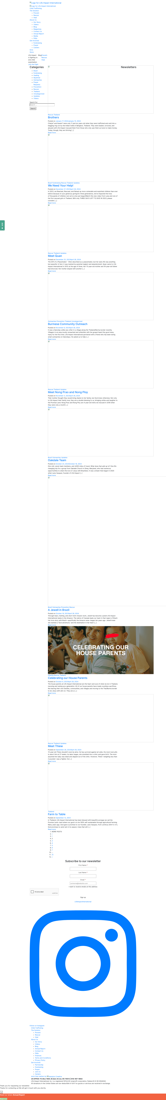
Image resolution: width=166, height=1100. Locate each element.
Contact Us (38, 31)
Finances (38, 1056)
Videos (36, 24)
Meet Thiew (55, 746)
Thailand (37, 91)
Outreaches (38, 80)
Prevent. (44, 55)
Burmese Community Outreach (67, 324)
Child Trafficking (36, 8)
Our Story (37, 22)
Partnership (39, 1065)
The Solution (34, 11)
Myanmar (37, 78)
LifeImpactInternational (83, 902)
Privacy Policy (40, 1060)
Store (32, 52)
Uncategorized (39, 94)
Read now (3, 1099)
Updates (37, 96)
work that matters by (39, 1076)
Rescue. (44, 57)
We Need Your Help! (60, 185)
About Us (33, 20)
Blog (35, 27)
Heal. (43, 60)
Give (31, 50)
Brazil (36, 71)
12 (52, 855)
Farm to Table (56, 814)
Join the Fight (33, 64)
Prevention (37, 87)
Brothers (53, 117)
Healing (36, 75)
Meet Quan (55, 255)
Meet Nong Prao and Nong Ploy (68, 392)
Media (36, 36)
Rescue (36, 15)
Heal (35, 18)
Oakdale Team (57, 460)
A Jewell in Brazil (58, 610)
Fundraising (38, 43)
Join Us (37, 1072)
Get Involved (34, 41)
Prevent (36, 13)
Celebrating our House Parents (67, 678)
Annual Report (39, 34)
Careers (36, 47)
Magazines (37, 29)
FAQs (35, 38)
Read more (52, 132)
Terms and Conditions (43, 1058)
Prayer (36, 45)
